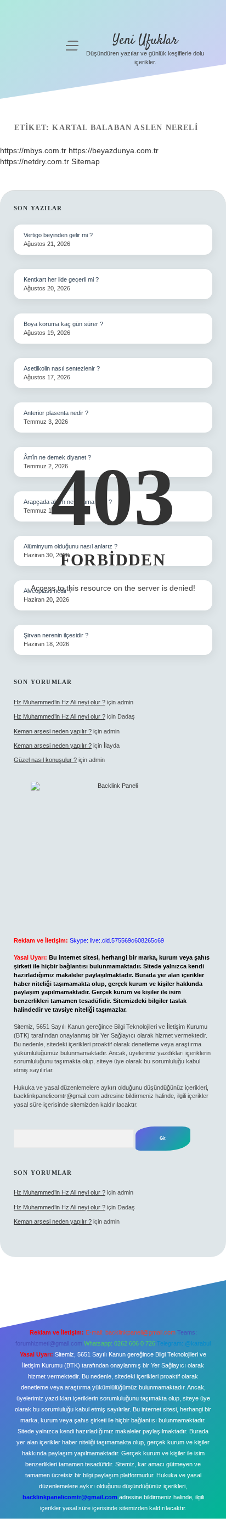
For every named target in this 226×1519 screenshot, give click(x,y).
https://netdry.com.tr (34, 161)
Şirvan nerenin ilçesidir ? (56, 635)
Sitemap (85, 161)
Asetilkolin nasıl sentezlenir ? (62, 368)
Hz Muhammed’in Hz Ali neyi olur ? (59, 702)
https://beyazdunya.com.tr (114, 150)
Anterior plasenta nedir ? (56, 413)
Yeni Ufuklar (145, 40)
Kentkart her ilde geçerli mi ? (61, 279)
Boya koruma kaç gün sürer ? (63, 324)
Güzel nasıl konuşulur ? (45, 759)
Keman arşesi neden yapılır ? (53, 731)
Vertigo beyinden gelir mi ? (58, 235)
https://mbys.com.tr (33, 150)
